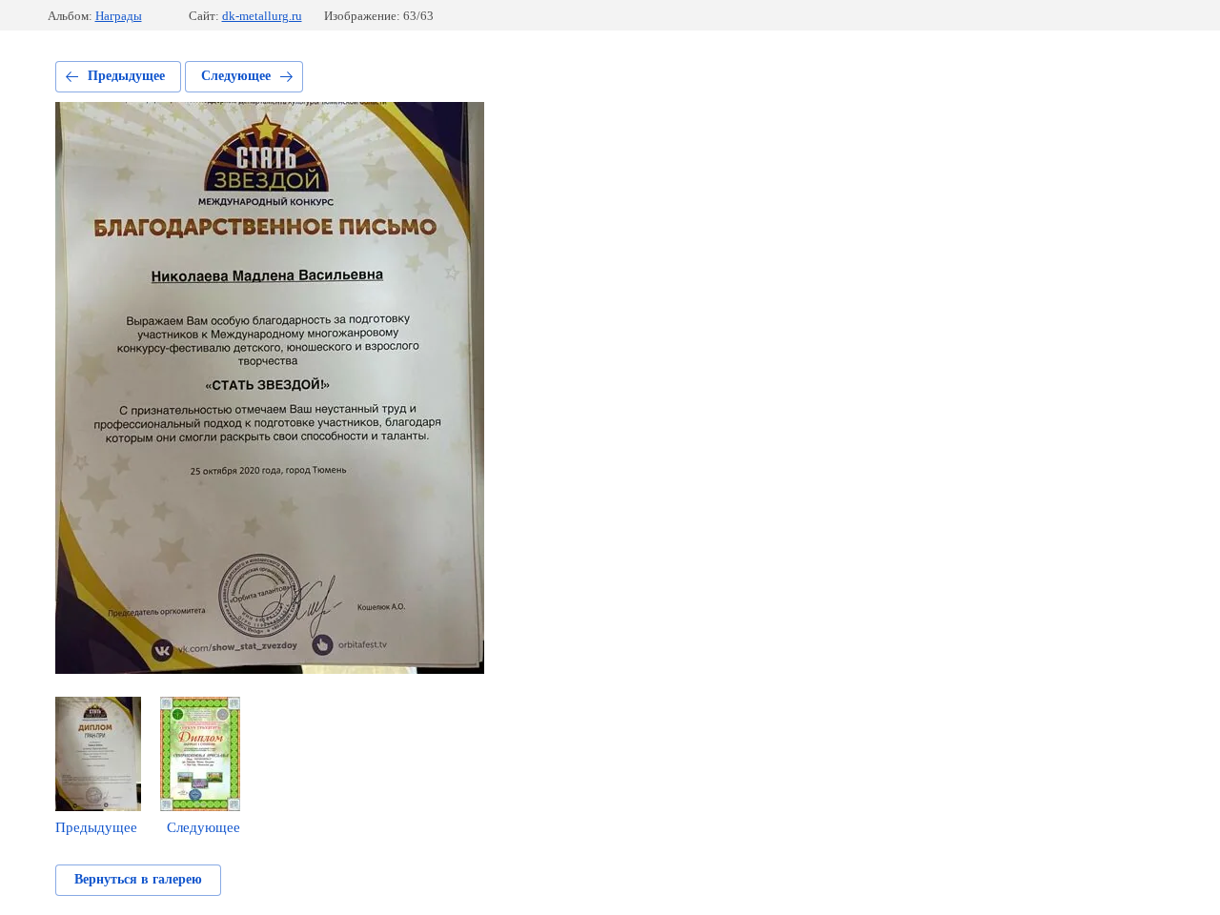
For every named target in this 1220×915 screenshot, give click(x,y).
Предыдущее (126, 76)
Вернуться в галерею (138, 879)
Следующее (236, 76)
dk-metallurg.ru (262, 16)
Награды (118, 16)
